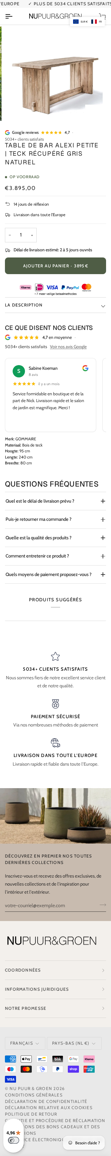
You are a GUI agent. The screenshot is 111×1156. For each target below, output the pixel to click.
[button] (87, 21)
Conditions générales (34, 1094)
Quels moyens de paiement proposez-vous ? (49, 574)
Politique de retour (31, 1114)
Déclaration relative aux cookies (48, 1107)
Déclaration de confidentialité (46, 1101)
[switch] (13, 1140)
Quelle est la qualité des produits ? (39, 538)
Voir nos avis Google (68, 346)
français (21, 1043)
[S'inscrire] (101, 905)
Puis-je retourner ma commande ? (39, 519)
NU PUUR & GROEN (31, 1088)
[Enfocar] (19, 109)
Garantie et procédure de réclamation (55, 1120)
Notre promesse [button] (25, 1008)
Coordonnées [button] (23, 970)
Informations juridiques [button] (37, 989)
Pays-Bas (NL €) (70, 1043)
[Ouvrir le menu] (14, 16)
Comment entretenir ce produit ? (37, 556)
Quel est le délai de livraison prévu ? (40, 501)
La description (24, 304)
